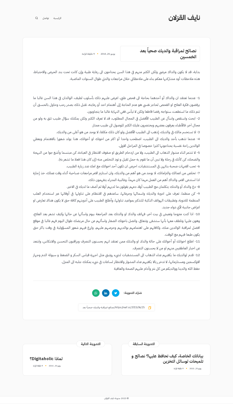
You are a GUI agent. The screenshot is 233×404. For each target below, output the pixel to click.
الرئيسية (57, 18)
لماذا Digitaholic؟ (46, 359)
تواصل (45, 18)
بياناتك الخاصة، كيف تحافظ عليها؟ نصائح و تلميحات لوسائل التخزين (167, 358)
